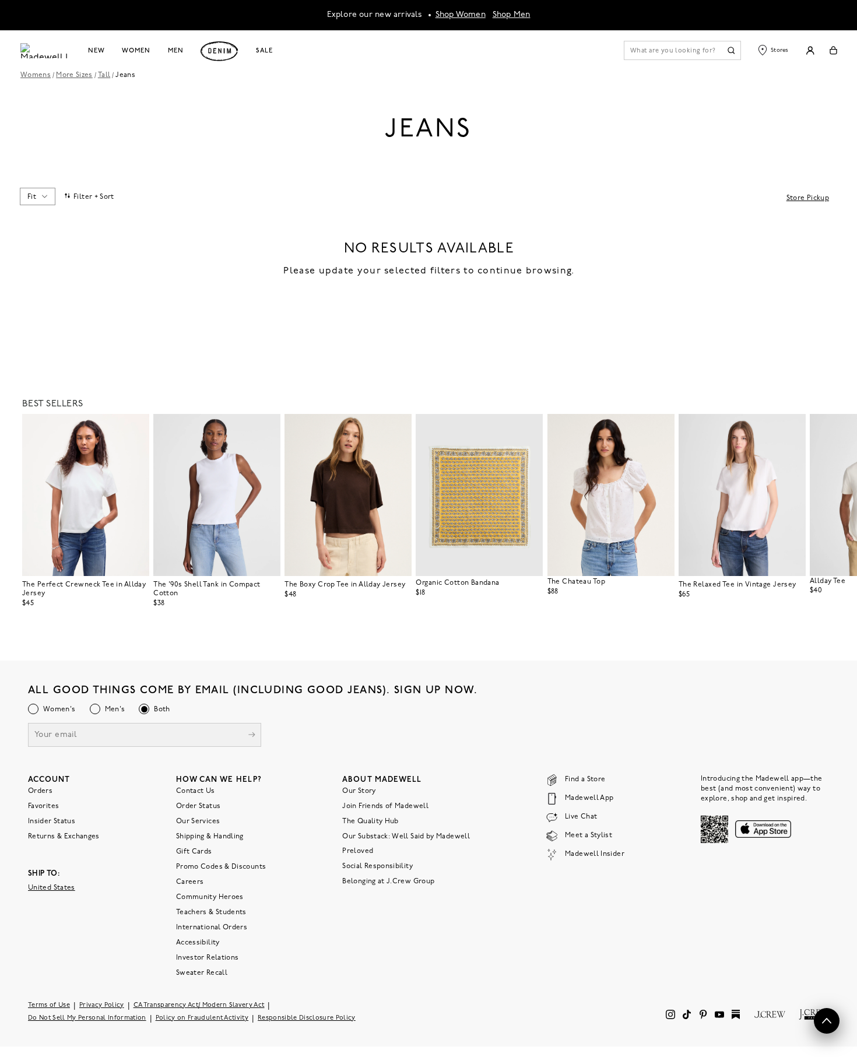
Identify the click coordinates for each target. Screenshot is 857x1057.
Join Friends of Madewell (385, 805)
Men (176, 50)
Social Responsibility (377, 865)
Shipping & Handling (210, 836)
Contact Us (195, 790)
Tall (104, 75)
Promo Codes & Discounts (221, 866)
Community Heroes (210, 896)
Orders (40, 790)
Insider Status (51, 820)
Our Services (198, 820)
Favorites (43, 805)
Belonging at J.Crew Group (388, 880)
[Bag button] (833, 50)
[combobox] (37, 196)
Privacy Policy (101, 1005)
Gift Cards (194, 851)
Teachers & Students (211, 911)
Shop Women (460, 14)
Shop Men (512, 14)
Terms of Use (49, 1005)
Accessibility (198, 942)
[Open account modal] (810, 50)
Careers (190, 881)
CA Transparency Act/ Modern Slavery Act (199, 1005)
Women (136, 50)
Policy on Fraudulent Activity (202, 1017)
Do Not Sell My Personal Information (87, 1017)
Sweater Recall (201, 972)
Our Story (358, 790)
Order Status (198, 805)
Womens (35, 75)
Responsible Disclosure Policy (307, 1017)
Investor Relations (207, 957)
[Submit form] (252, 735)
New (96, 50)
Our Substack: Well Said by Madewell (406, 836)
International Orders (211, 926)
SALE (264, 50)
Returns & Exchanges (64, 836)
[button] (135, 428)
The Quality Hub (370, 820)
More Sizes (74, 75)
